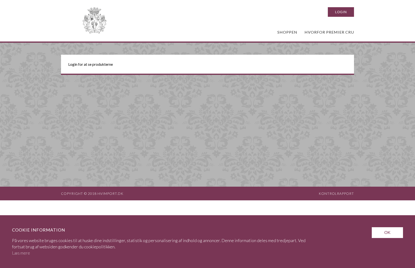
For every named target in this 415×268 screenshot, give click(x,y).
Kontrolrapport (336, 193)
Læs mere (21, 253)
